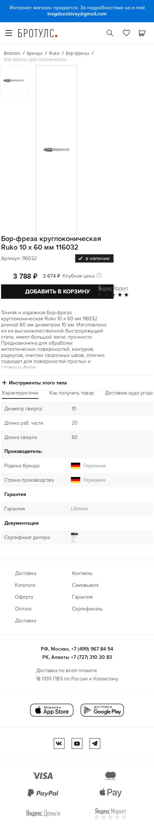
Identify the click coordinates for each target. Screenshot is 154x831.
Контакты (82, 573)
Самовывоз (85, 585)
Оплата (23, 609)
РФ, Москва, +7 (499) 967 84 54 (77, 649)
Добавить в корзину (57, 291)
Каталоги (25, 585)
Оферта (24, 597)
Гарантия (82, 597)
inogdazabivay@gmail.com (77, 14)
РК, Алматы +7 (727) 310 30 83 (77, 657)
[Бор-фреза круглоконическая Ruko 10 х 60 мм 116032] (56, 150)
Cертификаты (87, 609)
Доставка (25, 573)
